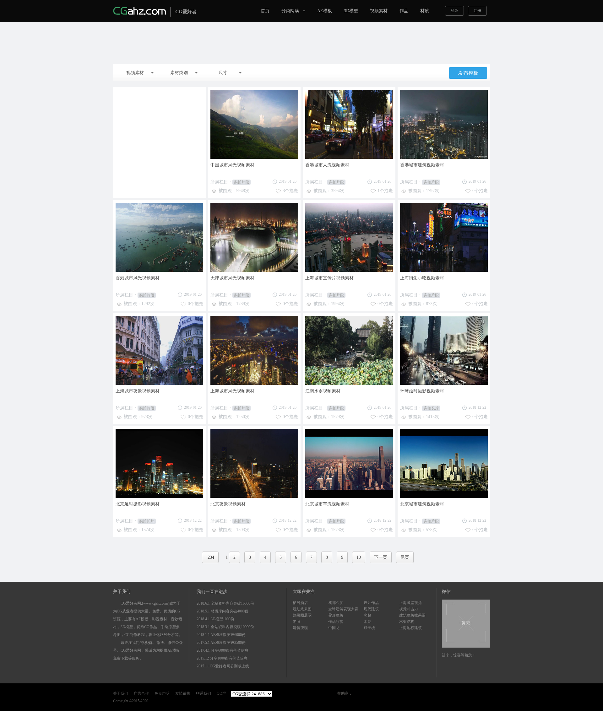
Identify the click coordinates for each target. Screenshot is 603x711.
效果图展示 (302, 615)
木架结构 (406, 621)
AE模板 (324, 10)
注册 (477, 10)
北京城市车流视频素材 (327, 504)
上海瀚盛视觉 (410, 603)
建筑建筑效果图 (412, 615)
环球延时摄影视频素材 (422, 391)
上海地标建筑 (410, 628)
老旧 (296, 621)
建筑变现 (300, 628)
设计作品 (371, 603)
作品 (403, 10)
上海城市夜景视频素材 (138, 391)
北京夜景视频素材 (228, 504)
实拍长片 (431, 408)
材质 (424, 10)
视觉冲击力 (408, 609)
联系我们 (203, 693)
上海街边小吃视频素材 (422, 278)
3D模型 (351, 10)
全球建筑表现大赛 (343, 609)
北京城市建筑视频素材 (422, 504)
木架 (367, 621)
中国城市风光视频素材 (232, 165)
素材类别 (179, 72)
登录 (454, 10)
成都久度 (335, 603)
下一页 (380, 557)
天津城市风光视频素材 (232, 278)
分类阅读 (290, 10)
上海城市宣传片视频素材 (329, 278)
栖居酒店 (300, 603)
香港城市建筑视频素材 (422, 165)
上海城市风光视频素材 (232, 391)
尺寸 (223, 72)
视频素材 (379, 10)
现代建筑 (371, 609)
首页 (265, 10)
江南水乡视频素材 (322, 391)
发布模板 (468, 73)
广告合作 (141, 693)
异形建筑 (335, 615)
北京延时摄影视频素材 (138, 504)
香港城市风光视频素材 (138, 278)
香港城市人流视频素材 (327, 165)
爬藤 (367, 615)
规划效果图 (302, 609)
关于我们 (120, 693)
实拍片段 (241, 182)
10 (358, 557)
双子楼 (369, 628)
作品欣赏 (335, 621)
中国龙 (334, 628)
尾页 (404, 557)
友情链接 (182, 693)
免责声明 (162, 693)
